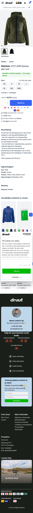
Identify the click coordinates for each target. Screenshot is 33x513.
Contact (3, 420)
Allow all (16, 271)
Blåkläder (5, 66)
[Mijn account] (25, 3)
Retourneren (19, 429)
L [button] (26, 84)
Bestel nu (21, 103)
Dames (9, 172)
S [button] (11, 84)
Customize (15, 277)
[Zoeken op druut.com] (16, 7)
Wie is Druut (5, 417)
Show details (23, 265)
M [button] (19, 84)
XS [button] (4, 84)
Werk (6, 170)
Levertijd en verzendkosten (23, 425)
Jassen (11, 62)
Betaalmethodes (20, 420)
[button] (4, 51)
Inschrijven (16, 401)
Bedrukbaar (15, 177)
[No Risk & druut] (16, 483)
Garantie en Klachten (21, 422)
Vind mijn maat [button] (26, 80)
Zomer (23, 175)
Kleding (3, 62)
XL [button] (4, 88)
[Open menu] (2, 3)
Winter (18, 175)
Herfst (9, 175)
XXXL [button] (19, 88)
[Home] (8, 3)
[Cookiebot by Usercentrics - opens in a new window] (23, 234)
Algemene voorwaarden (22, 417)
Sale (21, 177)
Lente (13, 175)
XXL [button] (11, 88)
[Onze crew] (19, 3)
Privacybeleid (19, 427)
